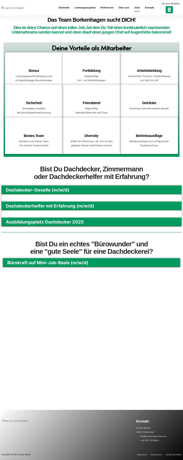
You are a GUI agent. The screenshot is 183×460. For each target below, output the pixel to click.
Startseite (63, 7)
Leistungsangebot (85, 7)
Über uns (124, 7)
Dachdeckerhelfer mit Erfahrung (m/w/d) (50, 206)
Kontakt (149, 7)
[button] (91, 190)
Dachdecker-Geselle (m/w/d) (37, 190)
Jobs (137, 7)
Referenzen (107, 7)
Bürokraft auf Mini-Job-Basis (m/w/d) (47, 262)
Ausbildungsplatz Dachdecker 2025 (45, 222)
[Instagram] (169, 9)
